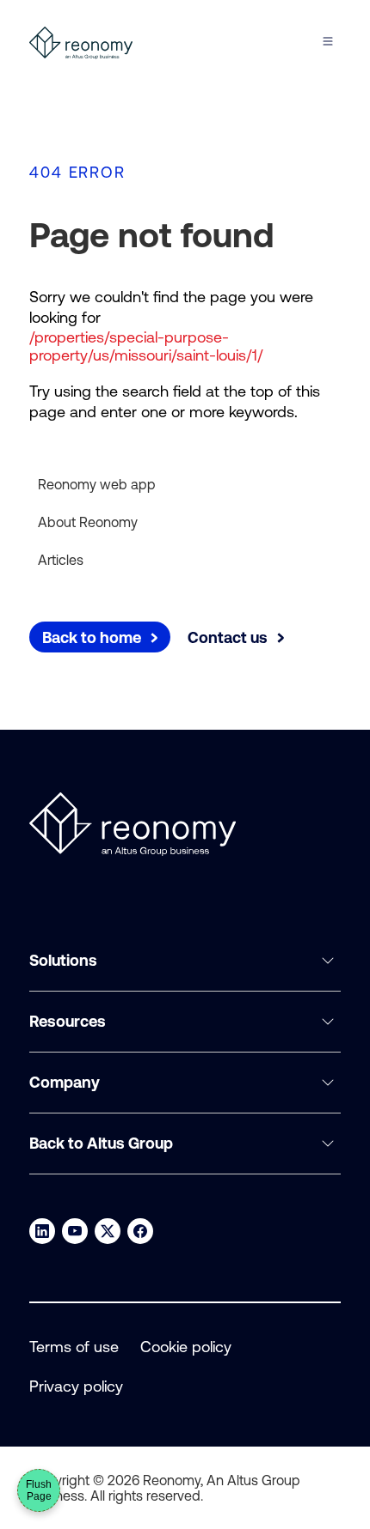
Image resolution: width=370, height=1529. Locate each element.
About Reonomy (88, 522)
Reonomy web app (97, 484)
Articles (60, 559)
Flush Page (39, 1490)
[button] (184, 961)
